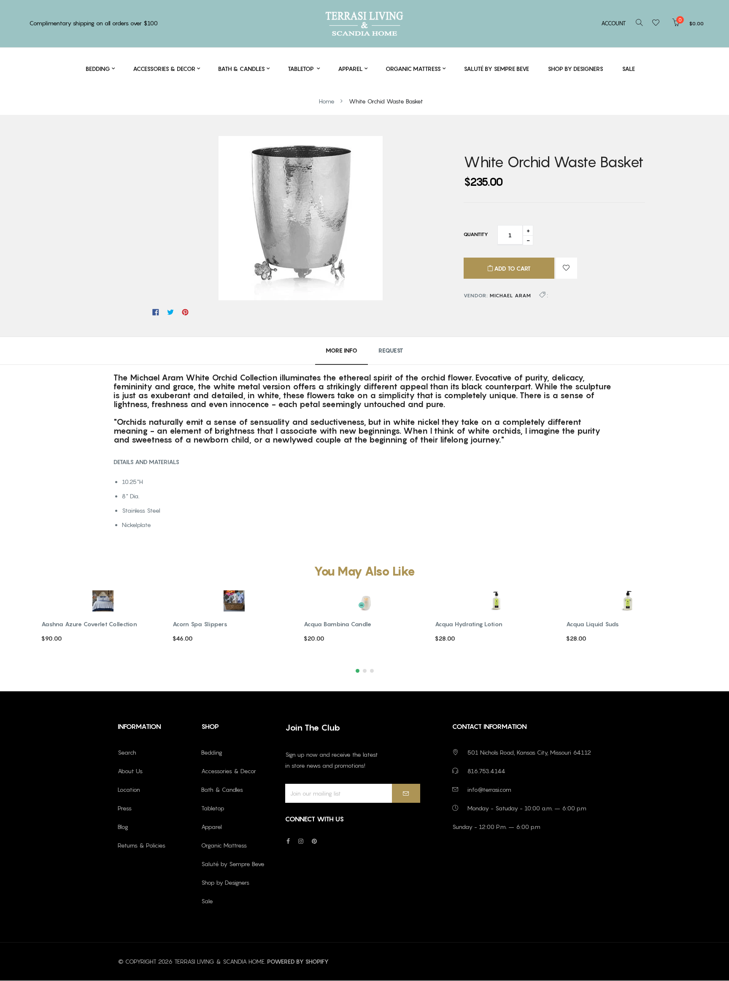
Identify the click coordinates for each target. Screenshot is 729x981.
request (390, 350)
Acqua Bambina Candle (338, 624)
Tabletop (212, 808)
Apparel (211, 826)
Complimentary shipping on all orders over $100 (94, 23)
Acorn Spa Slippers (200, 624)
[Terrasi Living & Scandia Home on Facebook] (288, 841)
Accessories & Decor (228, 770)
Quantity (476, 234)
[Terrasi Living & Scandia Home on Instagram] (300, 841)
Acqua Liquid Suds (592, 624)
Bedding (211, 752)
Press (125, 808)
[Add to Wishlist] (566, 268)
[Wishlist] (658, 23)
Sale (207, 901)
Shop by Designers (225, 882)
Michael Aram (510, 295)
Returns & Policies (141, 845)
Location (129, 789)
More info (341, 350)
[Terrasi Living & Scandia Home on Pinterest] (314, 841)
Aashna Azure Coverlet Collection (89, 624)
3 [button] (372, 671)
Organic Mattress (224, 845)
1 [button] (357, 671)
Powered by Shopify (298, 961)
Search (127, 752)
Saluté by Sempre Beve (233, 863)
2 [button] (365, 671)
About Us (130, 770)
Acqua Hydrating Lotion (468, 624)
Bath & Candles (222, 789)
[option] (102, 624)
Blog (123, 826)
